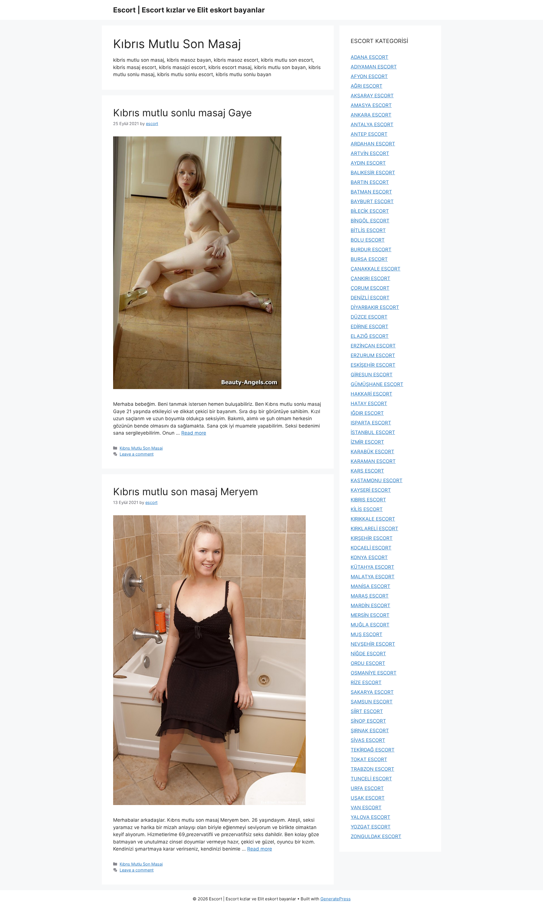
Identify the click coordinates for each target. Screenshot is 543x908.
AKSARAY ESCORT (372, 95)
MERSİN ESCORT (370, 615)
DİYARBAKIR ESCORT (375, 307)
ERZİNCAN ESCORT (373, 346)
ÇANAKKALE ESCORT (375, 269)
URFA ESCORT (367, 788)
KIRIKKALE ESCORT (373, 519)
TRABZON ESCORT (372, 769)
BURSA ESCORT (369, 259)
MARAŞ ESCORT (370, 596)
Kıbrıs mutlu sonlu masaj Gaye (182, 113)
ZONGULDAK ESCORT (376, 836)
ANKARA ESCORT (371, 115)
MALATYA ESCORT (373, 576)
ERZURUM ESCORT (373, 355)
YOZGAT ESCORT (371, 827)
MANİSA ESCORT (370, 586)
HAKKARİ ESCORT (371, 394)
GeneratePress (335, 898)
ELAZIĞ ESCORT (370, 336)
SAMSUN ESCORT (372, 702)
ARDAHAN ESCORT (373, 144)
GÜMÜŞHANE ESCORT (377, 384)
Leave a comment (137, 454)
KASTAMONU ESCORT (376, 480)
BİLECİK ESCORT (370, 211)
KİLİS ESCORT (367, 509)
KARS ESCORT (367, 471)
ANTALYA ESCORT (372, 124)
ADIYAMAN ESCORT (374, 67)
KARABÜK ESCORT (372, 451)
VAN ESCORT (366, 807)
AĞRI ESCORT (366, 86)
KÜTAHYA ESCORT (372, 567)
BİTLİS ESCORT (368, 230)
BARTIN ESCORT (370, 182)
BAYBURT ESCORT (372, 201)
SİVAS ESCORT (368, 740)
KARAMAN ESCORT (373, 461)
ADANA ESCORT (369, 57)
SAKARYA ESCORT (372, 692)
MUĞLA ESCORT (370, 625)
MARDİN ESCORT (370, 605)
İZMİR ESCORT (367, 442)
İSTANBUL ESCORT (373, 432)
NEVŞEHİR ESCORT (373, 644)
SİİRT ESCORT (367, 711)
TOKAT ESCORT (369, 759)
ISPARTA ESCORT (371, 423)
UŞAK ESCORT (368, 798)
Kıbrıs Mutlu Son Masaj (141, 448)
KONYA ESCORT (369, 557)
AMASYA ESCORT (371, 105)
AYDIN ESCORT (368, 163)
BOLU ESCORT (368, 240)
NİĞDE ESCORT (368, 653)
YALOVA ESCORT (370, 817)
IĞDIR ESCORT (367, 413)
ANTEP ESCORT (369, 134)
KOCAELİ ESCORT (371, 548)
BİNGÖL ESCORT (370, 221)
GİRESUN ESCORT (372, 374)
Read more (193, 433)
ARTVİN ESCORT (370, 153)
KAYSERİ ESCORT (371, 490)
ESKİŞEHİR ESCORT (373, 365)
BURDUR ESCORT (371, 249)
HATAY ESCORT (369, 403)
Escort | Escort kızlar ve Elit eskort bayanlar (189, 10)
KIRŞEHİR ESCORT (372, 538)
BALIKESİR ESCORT (373, 172)
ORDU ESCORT (368, 663)
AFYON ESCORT (369, 76)
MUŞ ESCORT (366, 634)
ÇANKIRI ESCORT (370, 278)
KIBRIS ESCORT (368, 500)
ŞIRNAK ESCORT (370, 730)
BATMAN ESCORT (371, 192)
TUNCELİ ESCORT (371, 779)
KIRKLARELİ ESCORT (374, 528)
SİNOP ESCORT (368, 721)
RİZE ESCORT (366, 682)
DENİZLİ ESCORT (370, 297)
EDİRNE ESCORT (369, 326)
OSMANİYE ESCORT (374, 673)
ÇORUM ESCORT (370, 288)
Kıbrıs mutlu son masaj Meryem (185, 491)
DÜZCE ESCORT (369, 317)
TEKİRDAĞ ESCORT (373, 750)
